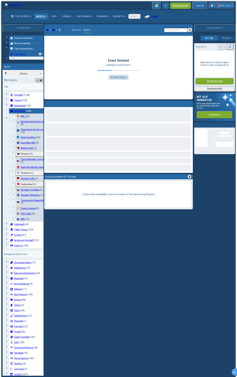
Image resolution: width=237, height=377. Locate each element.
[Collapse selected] (37, 100)
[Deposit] (165, 5)
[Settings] (213, 6)
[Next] (55, 103)
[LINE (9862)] (47, 30)
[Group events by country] (41, 100)
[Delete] (190, 103)
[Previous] (40, 54)
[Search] (190, 30)
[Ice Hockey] (53, 30)
